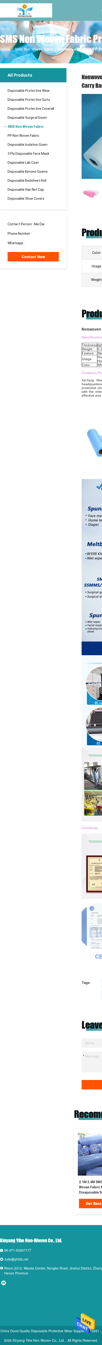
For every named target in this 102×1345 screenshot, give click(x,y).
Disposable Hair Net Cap (26, 189)
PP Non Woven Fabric (23, 135)
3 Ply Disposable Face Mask (28, 153)
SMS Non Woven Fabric (34, 49)
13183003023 (42, 233)
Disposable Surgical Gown (27, 117)
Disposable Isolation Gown (27, 144)
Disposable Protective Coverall (31, 109)
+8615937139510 (38, 243)
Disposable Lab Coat (23, 162)
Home (5, 49)
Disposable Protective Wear (29, 91)
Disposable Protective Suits (29, 100)
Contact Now (33, 257)
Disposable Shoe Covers (26, 198)
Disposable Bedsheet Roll (27, 180)
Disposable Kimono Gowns (28, 171)
